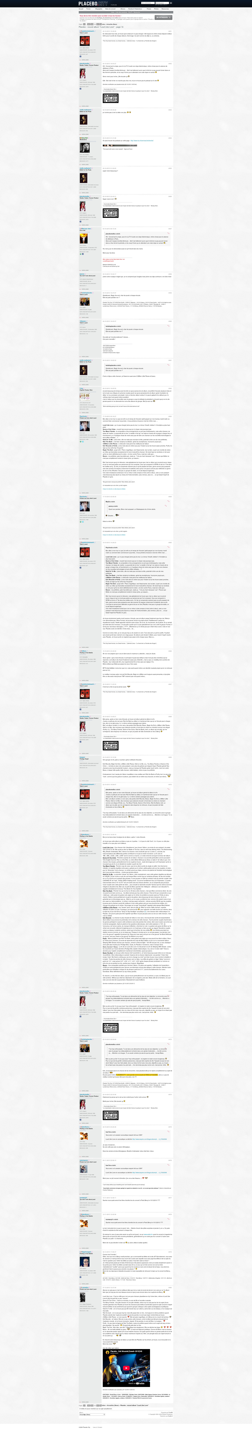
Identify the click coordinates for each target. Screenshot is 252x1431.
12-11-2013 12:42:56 (109, 1214)
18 (101, 24)
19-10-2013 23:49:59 (109, 651)
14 (88, 24)
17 (98, 24)
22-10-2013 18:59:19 (109, 834)
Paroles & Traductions (135, 9)
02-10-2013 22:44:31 (109, 196)
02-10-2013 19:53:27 (109, 64)
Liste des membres (121, 12)
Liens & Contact (97, 1427)
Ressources (165, 9)
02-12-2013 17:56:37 (109, 1252)
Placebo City (93, 5)
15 (92, 24)
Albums (122, 9)
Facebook (80, 89)
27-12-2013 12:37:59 (109, 1287)
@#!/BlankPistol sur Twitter (83, 522)
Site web (80, 522)
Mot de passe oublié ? (161, 4)
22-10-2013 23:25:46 (109, 1127)
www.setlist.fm (148, 1234)
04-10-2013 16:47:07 (109, 293)
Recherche (137, 12)
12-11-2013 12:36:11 (109, 1198)
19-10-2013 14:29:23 (109, 542)
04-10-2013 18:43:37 (109, 321)
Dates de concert (110, 9)
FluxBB (171, 1412)
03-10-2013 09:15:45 (109, 229)
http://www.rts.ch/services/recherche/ (142, 141)
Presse (149, 9)
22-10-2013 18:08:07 (109, 784)
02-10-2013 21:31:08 (109, 138)
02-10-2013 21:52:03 (109, 168)
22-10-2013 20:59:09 (109, 1039)
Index (112, 12)
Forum (88, 9)
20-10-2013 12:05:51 (109, 716)
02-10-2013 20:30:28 (109, 110)
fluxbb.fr (170, 1416)
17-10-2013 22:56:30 (109, 497)
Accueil (81, 9)
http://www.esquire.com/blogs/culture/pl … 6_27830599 (149, 1139)
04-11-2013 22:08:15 (109, 1160)
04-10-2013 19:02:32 (109, 360)
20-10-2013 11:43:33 (109, 684)
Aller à (81, 1412)
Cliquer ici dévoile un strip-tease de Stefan (114, 489)
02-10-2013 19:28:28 (109, 31)
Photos (156, 9)
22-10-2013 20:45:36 (109, 991)
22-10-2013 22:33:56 (109, 1094)
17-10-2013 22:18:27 (109, 416)
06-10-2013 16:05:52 (109, 388)
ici (145, 911)
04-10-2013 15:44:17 (109, 274)
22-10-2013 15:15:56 (109, 757)
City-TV (130, 12)
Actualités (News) (112, 24)
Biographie (98, 9)
